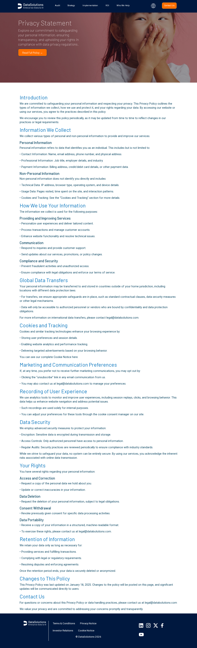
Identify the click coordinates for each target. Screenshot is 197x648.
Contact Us (169, 5)
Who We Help (123, 5)
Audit (57, 5)
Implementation (90, 5)
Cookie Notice (86, 630)
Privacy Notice (88, 623)
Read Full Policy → (32, 52)
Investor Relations (63, 630)
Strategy (71, 5)
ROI (107, 5)
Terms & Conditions (64, 623)
